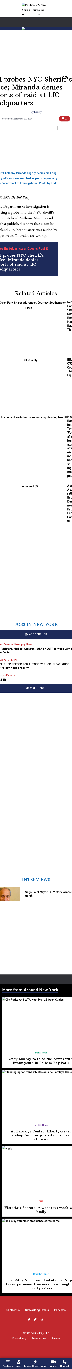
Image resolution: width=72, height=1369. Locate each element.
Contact (64, 1366)
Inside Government (35, 1366)
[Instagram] (42, 1319)
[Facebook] (29, 1319)
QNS (41, 1201)
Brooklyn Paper (41, 1274)
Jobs (18, 1366)
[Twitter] (36, 1319)
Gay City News (41, 1125)
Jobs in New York (36, 624)
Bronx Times (41, 1052)
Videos (53, 1366)
